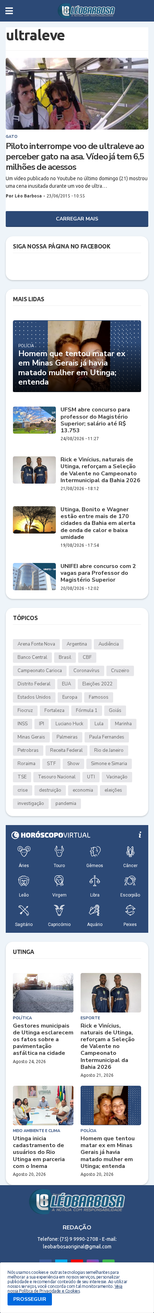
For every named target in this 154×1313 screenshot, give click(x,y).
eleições (113, 790)
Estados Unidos (34, 697)
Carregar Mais (77, 218)
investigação (31, 803)
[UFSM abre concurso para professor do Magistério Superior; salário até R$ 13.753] (34, 420)
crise (23, 790)
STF (51, 763)
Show (73, 763)
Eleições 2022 (97, 684)
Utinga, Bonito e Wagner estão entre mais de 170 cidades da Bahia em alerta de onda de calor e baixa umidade (98, 523)
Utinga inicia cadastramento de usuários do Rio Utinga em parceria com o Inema (39, 1152)
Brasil (65, 657)
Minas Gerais (31, 737)
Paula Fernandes (106, 737)
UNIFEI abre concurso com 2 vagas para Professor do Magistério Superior (98, 573)
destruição (50, 790)
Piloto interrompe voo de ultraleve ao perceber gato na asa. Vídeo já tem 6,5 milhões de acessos (75, 156)
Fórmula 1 (86, 710)
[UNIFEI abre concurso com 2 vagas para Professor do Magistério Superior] (34, 576)
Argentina (77, 644)
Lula (99, 724)
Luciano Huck (69, 724)
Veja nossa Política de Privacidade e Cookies (65, 1288)
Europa (69, 697)
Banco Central (32, 657)
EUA (66, 684)
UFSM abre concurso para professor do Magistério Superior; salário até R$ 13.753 (95, 420)
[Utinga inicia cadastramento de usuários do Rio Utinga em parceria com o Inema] (43, 1105)
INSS (23, 724)
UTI (91, 777)
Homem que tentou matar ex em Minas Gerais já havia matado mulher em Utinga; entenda (71, 368)
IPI (41, 724)
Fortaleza (54, 710)
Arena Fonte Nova (36, 644)
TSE (22, 777)
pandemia (66, 803)
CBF (87, 657)
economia (83, 790)
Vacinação (116, 777)
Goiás (115, 710)
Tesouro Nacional (57, 777)
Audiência (108, 644)
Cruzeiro (120, 670)
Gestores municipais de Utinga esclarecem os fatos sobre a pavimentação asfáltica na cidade (43, 1040)
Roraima (26, 763)
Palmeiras (67, 737)
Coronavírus (86, 670)
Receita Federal (66, 750)
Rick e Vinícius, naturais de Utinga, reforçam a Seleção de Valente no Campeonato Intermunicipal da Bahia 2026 (100, 470)
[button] (9, 11)
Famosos (99, 697)
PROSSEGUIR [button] (29, 1299)
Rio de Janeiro (109, 750)
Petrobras (28, 750)
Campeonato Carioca (40, 670)
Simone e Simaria (109, 763)
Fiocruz (25, 710)
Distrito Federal (34, 684)
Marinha (123, 724)
